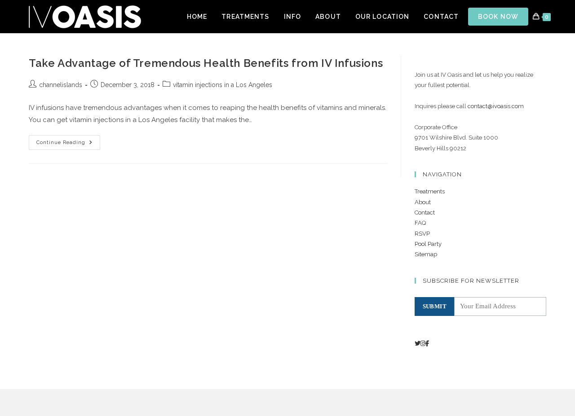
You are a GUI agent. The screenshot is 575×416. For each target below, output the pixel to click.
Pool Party (428, 244)
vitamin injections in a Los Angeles (222, 84)
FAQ (420, 222)
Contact (425, 212)
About (423, 202)
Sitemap (426, 254)
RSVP (422, 233)
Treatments (430, 191)
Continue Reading (68, 144)
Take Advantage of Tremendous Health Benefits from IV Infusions (206, 63)
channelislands (60, 84)
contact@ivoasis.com (496, 106)
